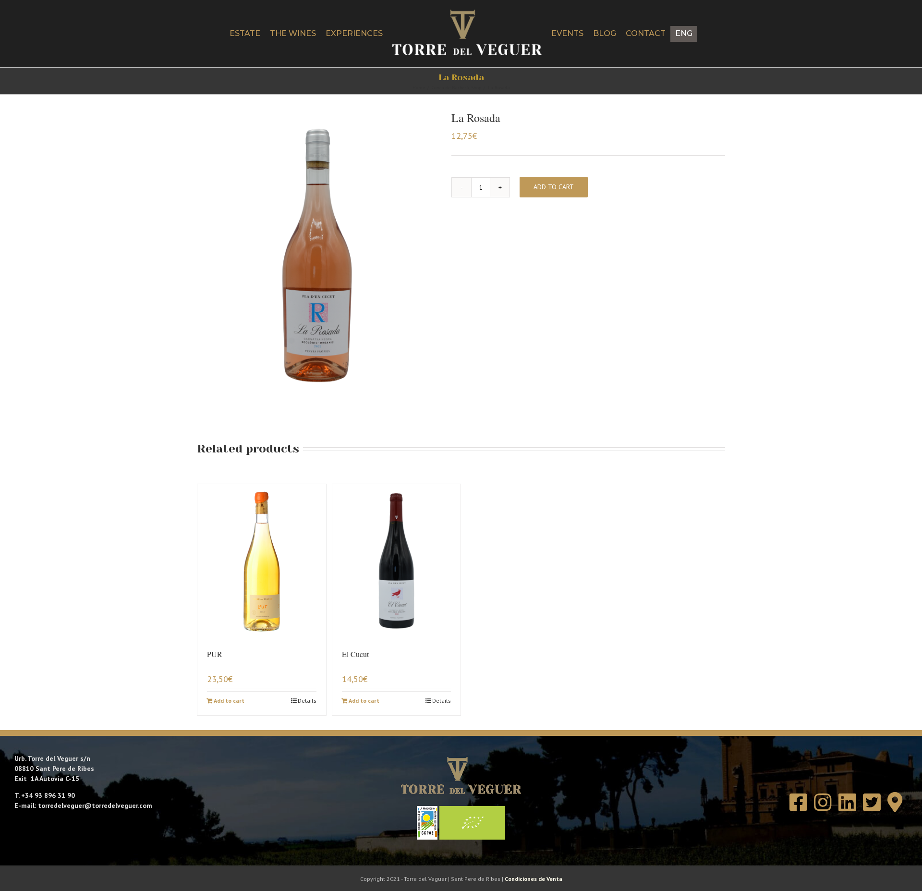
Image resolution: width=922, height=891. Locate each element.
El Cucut (355, 654)
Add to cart (554, 187)
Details (307, 700)
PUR (214, 654)
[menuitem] (719, 34)
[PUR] (261, 561)
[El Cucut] (396, 561)
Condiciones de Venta (533, 878)
